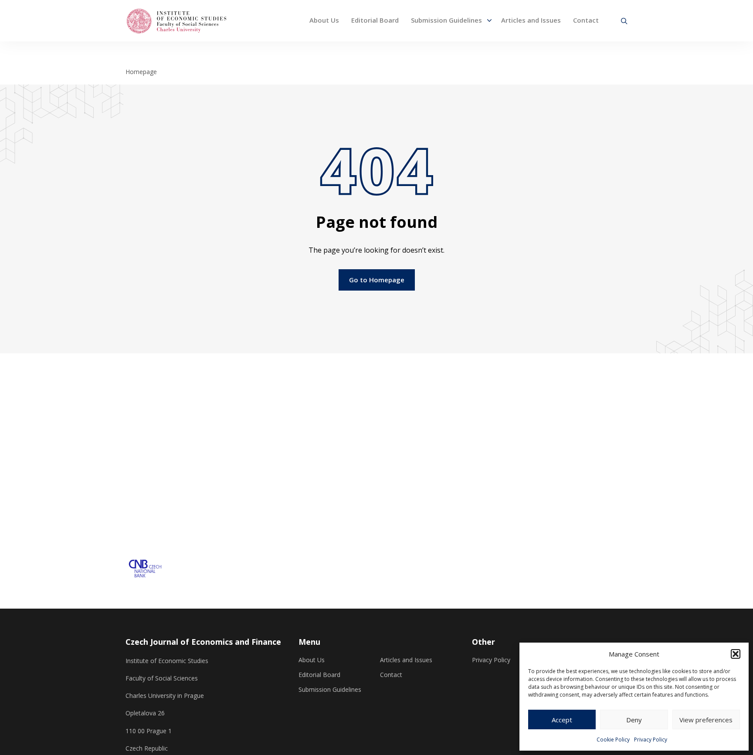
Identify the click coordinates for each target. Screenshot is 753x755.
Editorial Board (375, 20)
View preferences (706, 719)
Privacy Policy (650, 739)
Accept (562, 719)
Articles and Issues (531, 20)
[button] (735, 654)
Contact (586, 20)
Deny (634, 719)
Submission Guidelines (446, 20)
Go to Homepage (376, 279)
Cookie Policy (613, 739)
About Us (324, 20)
